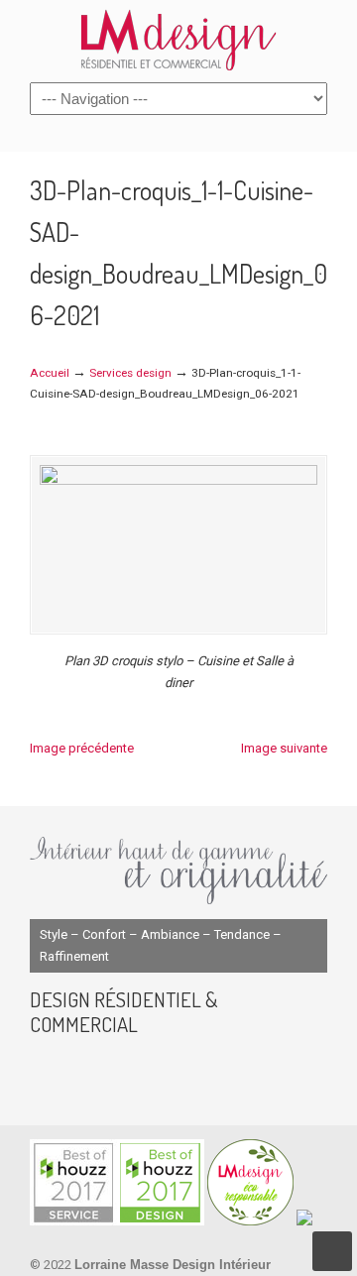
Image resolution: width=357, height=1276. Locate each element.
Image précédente (82, 748)
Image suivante (284, 748)
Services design (130, 373)
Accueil (49, 373)
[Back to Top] (332, 1251)
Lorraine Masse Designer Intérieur (178, 39)
